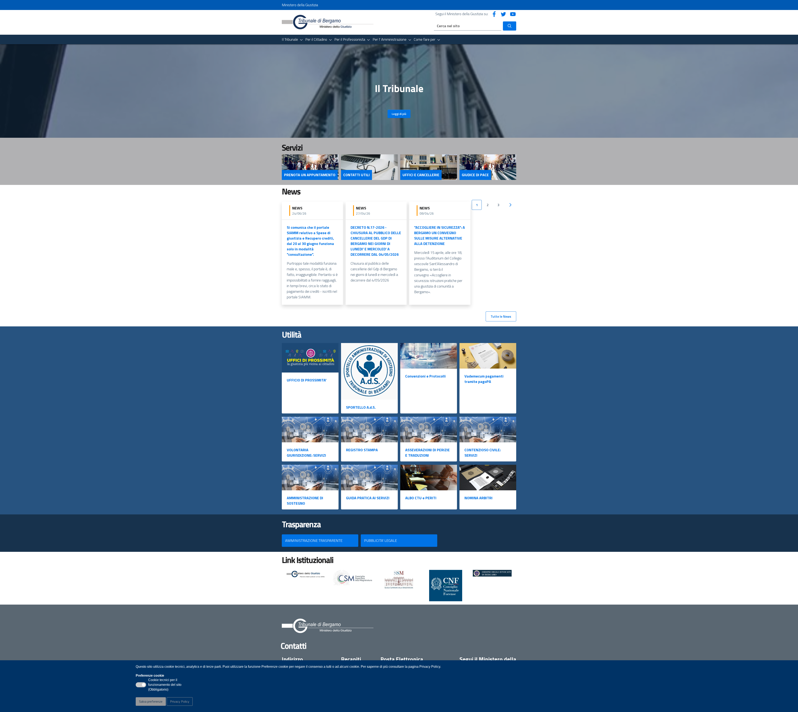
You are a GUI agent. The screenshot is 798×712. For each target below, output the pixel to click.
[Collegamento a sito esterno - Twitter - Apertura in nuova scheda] (503, 14)
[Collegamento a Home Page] (327, 22)
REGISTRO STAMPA (362, 450)
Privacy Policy (179, 701)
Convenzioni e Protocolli (425, 376)
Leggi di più (399, 114)
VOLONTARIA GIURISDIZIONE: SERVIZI (306, 452)
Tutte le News (501, 316)
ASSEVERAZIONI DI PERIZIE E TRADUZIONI (427, 452)
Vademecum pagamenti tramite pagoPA (484, 378)
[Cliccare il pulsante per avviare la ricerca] (509, 26)
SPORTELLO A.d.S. (361, 407)
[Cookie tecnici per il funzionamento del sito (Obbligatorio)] (141, 684)
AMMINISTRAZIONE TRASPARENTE (313, 540)
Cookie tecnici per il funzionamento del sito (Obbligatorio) (164, 685)
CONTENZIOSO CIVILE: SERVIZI (482, 452)
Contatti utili (356, 175)
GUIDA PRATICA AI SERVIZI (367, 498)
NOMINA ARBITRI (478, 498)
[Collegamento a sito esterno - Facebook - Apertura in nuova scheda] (494, 14)
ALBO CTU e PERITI (420, 498)
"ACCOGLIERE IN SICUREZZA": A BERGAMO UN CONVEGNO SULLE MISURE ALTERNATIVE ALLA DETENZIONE (439, 235)
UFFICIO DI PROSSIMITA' (306, 380)
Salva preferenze (151, 701)
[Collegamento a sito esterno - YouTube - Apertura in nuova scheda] (513, 14)
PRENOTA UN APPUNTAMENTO (309, 175)
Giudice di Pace (475, 175)
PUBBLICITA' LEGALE (380, 540)
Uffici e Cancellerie (421, 175)
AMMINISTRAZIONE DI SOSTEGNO (305, 500)
